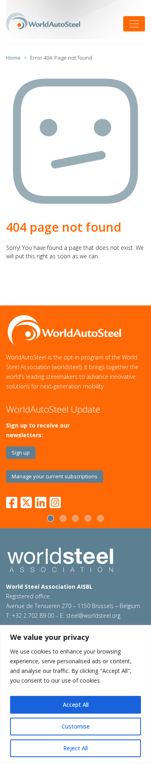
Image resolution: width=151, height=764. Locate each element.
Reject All (75, 748)
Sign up (21, 452)
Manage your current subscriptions (54, 476)
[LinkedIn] (40, 501)
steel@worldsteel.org (93, 615)
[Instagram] (55, 501)
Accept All (76, 704)
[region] (75, 694)
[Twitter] (26, 501)
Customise (76, 726)
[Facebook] (13, 501)
